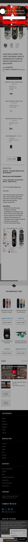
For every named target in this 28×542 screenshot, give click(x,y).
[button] (26, 8)
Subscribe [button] (14, 22)
